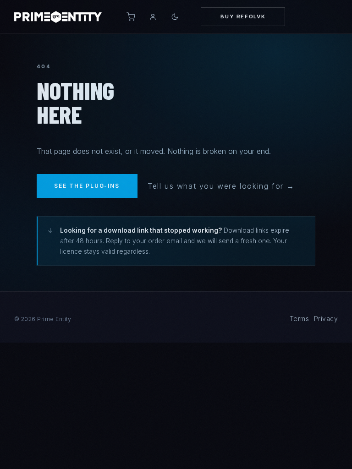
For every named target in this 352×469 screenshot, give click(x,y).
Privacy (326, 318)
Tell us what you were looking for (216, 186)
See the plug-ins (87, 185)
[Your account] (152, 17)
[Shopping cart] (131, 17)
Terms (299, 318)
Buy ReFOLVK (242, 16)
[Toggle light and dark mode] (174, 16)
